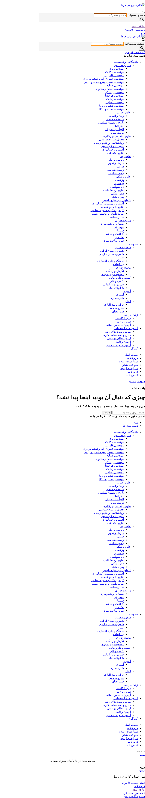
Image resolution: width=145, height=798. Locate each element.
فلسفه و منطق (115, 119)
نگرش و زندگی (115, 270)
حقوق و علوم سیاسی (111, 139)
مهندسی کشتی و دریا (111, 105)
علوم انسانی (124, 112)
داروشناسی (117, 186)
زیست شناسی (115, 169)
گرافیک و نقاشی (114, 233)
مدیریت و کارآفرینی (112, 146)
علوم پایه (125, 156)
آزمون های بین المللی (118, 324)
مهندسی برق (116, 68)
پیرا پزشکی (117, 196)
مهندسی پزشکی (114, 92)
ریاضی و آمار (116, 159)
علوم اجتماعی (115, 152)
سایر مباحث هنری (113, 240)
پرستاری (119, 183)
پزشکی (119, 179)
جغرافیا (119, 125)
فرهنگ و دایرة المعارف (110, 260)
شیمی (120, 166)
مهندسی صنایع (115, 85)
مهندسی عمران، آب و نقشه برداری (103, 78)
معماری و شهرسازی (112, 223)
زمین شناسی (116, 173)
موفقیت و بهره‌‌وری (112, 274)
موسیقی (119, 227)
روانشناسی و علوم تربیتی (109, 142)
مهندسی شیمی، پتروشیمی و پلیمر (104, 82)
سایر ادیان (118, 311)
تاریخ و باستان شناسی (111, 122)
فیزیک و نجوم (116, 163)
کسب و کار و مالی (120, 277)
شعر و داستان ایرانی (112, 250)
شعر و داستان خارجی (111, 254)
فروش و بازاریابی (113, 284)
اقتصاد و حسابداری (113, 149)
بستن (142, 754)
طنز (121, 257)
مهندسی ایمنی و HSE (111, 109)
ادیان (128, 301)
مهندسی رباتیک (115, 98)
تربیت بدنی (117, 132)
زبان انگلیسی (123, 318)
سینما (120, 230)
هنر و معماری (123, 220)
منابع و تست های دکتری (117, 335)
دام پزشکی (117, 193)
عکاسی (119, 237)
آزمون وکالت (123, 341)
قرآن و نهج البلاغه (113, 304)
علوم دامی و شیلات (112, 206)
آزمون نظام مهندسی (119, 338)
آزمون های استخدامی (118, 345)
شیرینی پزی (117, 297)
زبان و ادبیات (116, 115)
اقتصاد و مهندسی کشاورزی (108, 203)
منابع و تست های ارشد (118, 331)
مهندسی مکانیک (114, 71)
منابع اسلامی (116, 308)
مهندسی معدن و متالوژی (109, 88)
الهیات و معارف (114, 129)
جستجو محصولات (136, 15)
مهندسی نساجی (114, 102)
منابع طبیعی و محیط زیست (108, 213)
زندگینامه (118, 264)
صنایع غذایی (117, 216)
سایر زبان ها (124, 321)
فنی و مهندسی (122, 65)
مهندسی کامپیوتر (114, 75)
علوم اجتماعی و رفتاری (117, 136)
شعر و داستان (123, 247)
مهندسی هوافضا (114, 95)
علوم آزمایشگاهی (113, 190)
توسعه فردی (123, 267)
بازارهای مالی (116, 287)
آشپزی (127, 291)
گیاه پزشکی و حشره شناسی (107, 210)
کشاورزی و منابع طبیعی (117, 200)
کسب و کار (117, 281)
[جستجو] (142, 19)
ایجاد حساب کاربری (133, 782)
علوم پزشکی (123, 176)
